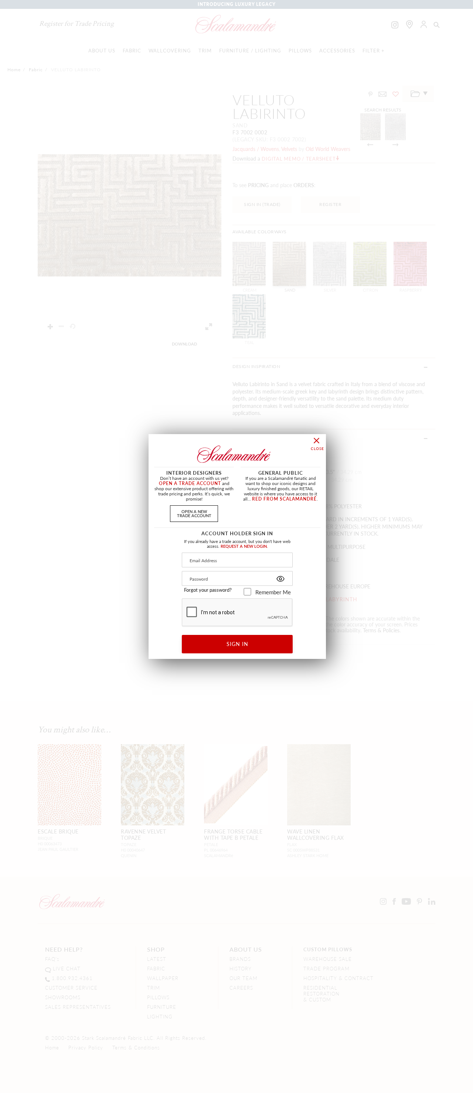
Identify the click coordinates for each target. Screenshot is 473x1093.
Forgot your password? (208, 590)
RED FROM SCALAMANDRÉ (284, 499)
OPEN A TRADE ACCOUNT (190, 483)
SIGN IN (237, 643)
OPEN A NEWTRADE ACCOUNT (194, 513)
